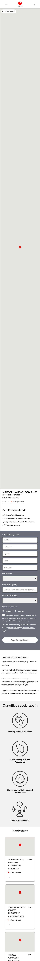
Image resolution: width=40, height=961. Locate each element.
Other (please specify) (9, 585)
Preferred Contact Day (9, 595)
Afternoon (9, 611)
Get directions (6, 502)
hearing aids (5, 673)
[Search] (34, 5)
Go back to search (9, 11)
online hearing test (29, 693)
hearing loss (10, 670)
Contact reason (7, 573)
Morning (21, 611)
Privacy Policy (13, 628)
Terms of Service (28, 628)
